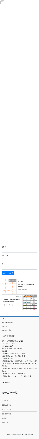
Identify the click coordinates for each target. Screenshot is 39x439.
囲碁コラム (6, 422)
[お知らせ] (30, 302)
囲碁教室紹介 (6, 414)
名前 (4, 247)
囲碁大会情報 (6, 405)
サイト (4, 264)
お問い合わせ (6, 326)
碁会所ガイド (6, 418)
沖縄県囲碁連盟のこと (9, 322)
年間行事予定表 (7, 330)
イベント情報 (6, 409)
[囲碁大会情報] (9, 287)
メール (5, 255)
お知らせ (5, 400)
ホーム (4, 318)
